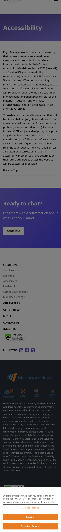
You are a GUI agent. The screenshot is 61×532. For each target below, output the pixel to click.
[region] (30, 509)
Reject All (30, 517)
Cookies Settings (30, 507)
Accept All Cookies (30, 526)
